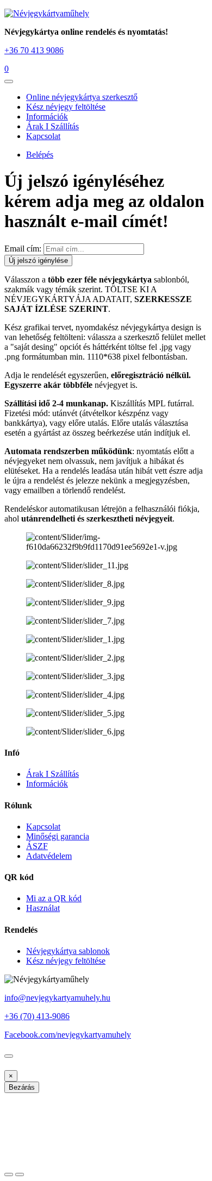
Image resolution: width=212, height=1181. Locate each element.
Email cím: (22, 248)
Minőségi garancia (57, 836)
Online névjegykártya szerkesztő (82, 97)
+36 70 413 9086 (34, 50)
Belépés (39, 154)
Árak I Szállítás (52, 126)
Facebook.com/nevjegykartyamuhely (67, 1034)
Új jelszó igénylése (38, 260)
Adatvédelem (49, 855)
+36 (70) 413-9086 (37, 1016)
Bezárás (22, 1087)
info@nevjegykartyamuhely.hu (57, 997)
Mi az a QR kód (54, 898)
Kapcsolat (43, 136)
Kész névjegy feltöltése (65, 106)
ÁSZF (37, 846)
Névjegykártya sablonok (68, 951)
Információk (47, 116)
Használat (43, 908)
